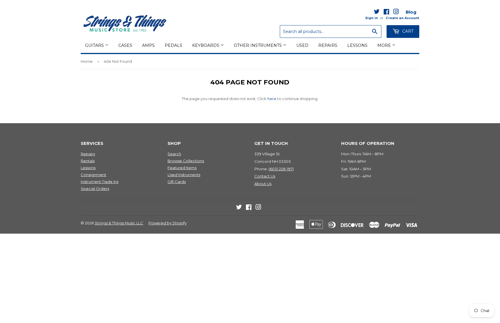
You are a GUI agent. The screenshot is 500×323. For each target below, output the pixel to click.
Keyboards (206, 45)
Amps (148, 45)
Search (174, 154)
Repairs (327, 45)
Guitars (95, 45)
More (384, 45)
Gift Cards (177, 181)
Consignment (93, 174)
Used (302, 45)
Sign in (371, 18)
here (271, 98)
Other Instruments (258, 45)
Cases (125, 45)
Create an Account (402, 18)
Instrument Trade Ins (99, 181)
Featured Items (182, 167)
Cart (407, 31)
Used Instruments (184, 174)
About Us (262, 183)
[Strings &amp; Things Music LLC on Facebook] (386, 13)
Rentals (88, 160)
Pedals (173, 45)
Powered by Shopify (167, 223)
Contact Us (264, 176)
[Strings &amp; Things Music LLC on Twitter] (377, 13)
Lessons (357, 45)
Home (87, 61)
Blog (411, 12)
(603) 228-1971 (281, 169)
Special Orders (95, 188)
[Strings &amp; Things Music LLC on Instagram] (396, 13)
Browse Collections (186, 160)
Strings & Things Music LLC (119, 223)
